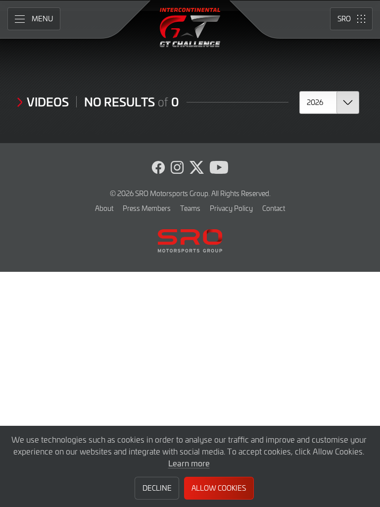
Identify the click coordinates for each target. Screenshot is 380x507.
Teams (190, 208)
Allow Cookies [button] (218, 488)
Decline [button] (157, 488)
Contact (273, 208)
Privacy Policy (231, 208)
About (104, 208)
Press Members (147, 208)
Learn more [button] (189, 462)
